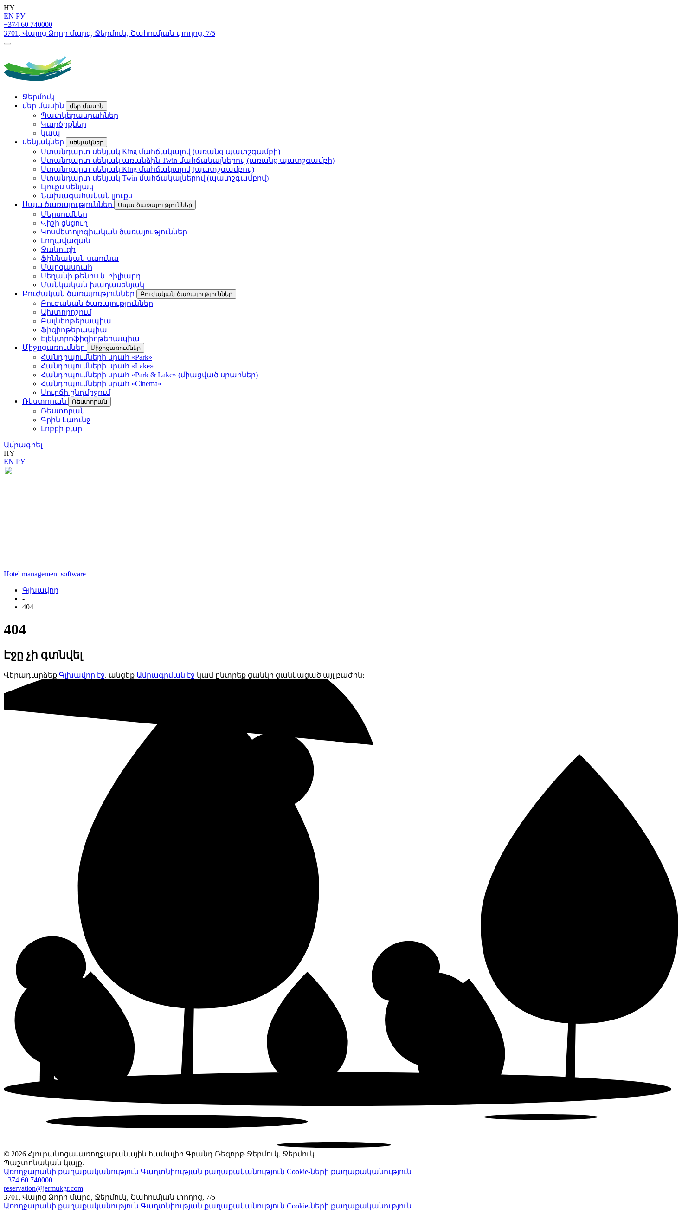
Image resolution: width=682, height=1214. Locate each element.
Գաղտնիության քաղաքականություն (213, 1171)
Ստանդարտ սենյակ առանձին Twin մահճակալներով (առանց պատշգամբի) (188, 160)
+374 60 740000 (28, 24)
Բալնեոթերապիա (76, 321)
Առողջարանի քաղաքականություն (71, 1171)
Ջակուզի (58, 249)
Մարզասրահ (66, 267)
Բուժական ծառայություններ (79, 293)
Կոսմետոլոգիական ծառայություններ (114, 232)
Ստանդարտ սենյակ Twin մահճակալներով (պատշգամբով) (155, 178)
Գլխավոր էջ (82, 675)
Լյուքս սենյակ (67, 187)
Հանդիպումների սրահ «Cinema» (101, 383)
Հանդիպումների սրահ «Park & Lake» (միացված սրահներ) (149, 375)
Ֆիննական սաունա (80, 258)
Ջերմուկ (38, 97)
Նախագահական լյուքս (87, 196)
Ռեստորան (45, 401)
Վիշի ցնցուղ (64, 223)
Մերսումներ (64, 214)
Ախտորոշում (66, 312)
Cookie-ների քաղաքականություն (349, 1171)
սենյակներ (44, 142)
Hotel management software (45, 574)
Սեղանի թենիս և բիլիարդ (91, 276)
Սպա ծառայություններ (68, 204)
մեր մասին (44, 106)
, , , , (109, 33)
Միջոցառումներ (54, 347)
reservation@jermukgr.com (43, 1188)
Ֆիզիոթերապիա (74, 330)
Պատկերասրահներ (79, 115)
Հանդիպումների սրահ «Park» (96, 357)
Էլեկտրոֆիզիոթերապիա (90, 338)
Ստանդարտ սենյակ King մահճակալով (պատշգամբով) (147, 169)
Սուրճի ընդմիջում (75, 392)
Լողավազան (65, 241)
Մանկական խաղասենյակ (92, 285)
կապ (50, 133)
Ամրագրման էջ (165, 675)
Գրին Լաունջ (65, 420)
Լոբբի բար (61, 429)
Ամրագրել (23, 445)
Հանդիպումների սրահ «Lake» (97, 366)
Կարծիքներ (63, 124)
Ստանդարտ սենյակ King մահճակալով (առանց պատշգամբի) (160, 151)
